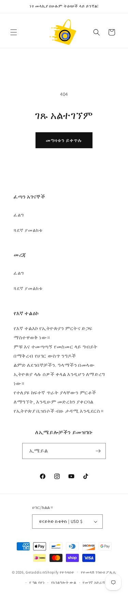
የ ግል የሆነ (37, 582)
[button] (13, 32)
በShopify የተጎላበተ (58, 571)
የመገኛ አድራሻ (94, 582)
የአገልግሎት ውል (63, 582)
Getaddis (34, 571)
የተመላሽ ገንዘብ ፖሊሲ (98, 572)
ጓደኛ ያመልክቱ (28, 230)
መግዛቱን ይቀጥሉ (64, 140)
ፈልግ (19, 215)
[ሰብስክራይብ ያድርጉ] (97, 451)
